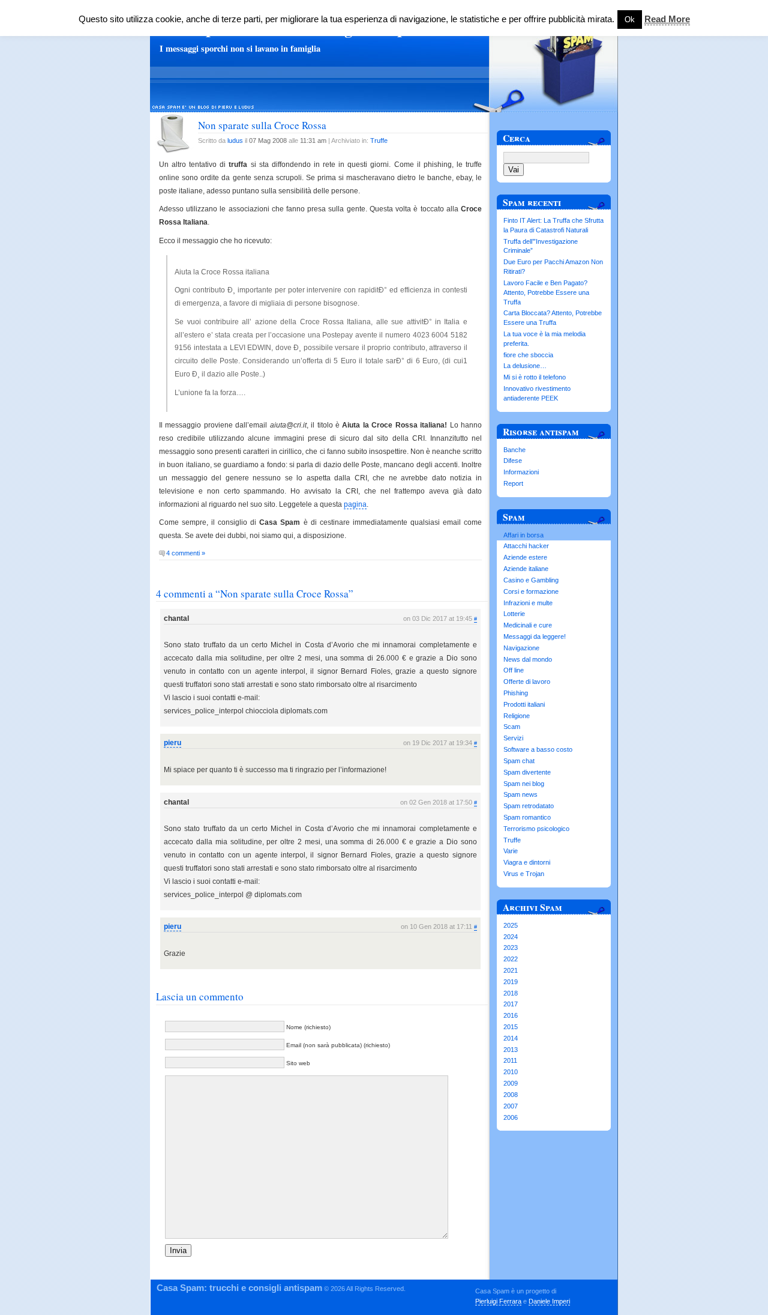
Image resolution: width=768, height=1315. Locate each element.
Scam (511, 726)
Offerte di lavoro (526, 681)
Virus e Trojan (523, 873)
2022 (510, 959)
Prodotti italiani (524, 704)
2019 (510, 981)
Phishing (515, 693)
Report (513, 483)
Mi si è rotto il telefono (534, 377)
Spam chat (519, 760)
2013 (510, 1049)
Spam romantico (527, 817)
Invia (178, 1250)
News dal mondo (527, 659)
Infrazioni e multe (528, 602)
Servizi (513, 738)
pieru (172, 743)
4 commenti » (185, 553)
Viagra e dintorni (526, 862)
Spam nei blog (523, 783)
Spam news (520, 794)
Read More (667, 19)
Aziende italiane (525, 568)
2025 (510, 925)
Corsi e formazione (531, 591)
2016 (510, 1015)
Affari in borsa (523, 535)
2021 (510, 970)
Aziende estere (525, 557)
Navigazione (521, 647)
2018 (510, 993)
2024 (510, 936)
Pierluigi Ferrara (498, 1301)
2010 (510, 1071)
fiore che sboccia (528, 354)
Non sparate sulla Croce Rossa (262, 125)
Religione (516, 715)
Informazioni (521, 472)
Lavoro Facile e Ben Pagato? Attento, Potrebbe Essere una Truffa (546, 292)
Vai (513, 169)
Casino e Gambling (531, 580)
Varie (510, 850)
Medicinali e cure (527, 625)
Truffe (379, 140)
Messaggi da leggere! (534, 636)
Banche (514, 449)
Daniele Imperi (549, 1301)
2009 (510, 1083)
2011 (510, 1060)
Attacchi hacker (526, 545)
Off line (513, 670)
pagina (355, 504)
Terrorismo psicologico (536, 828)
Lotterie (514, 613)
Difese (512, 460)
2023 (510, 947)
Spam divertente (527, 772)
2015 (510, 1026)
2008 (510, 1094)
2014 (510, 1038)
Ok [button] (630, 19)
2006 (510, 1117)
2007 (510, 1106)
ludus (235, 140)
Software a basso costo (537, 749)
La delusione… (525, 365)
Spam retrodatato (528, 805)
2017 (510, 1004)
